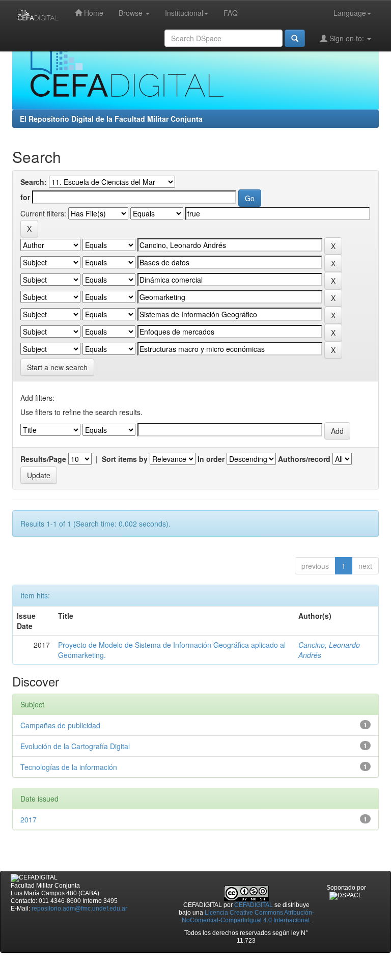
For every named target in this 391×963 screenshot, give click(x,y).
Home (92, 13)
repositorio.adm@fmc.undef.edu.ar (79, 908)
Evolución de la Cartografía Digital (75, 746)
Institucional (184, 13)
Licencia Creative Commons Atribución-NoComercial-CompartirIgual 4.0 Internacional (248, 916)
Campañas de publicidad (60, 725)
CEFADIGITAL (253, 905)
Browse (132, 13)
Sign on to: (346, 38)
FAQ (231, 13)
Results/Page (43, 459)
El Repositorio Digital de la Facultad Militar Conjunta (111, 119)
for (25, 197)
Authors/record (304, 459)
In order (211, 459)
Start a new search (57, 367)
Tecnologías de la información (68, 767)
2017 (28, 819)
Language (349, 13)
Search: (33, 182)
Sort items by (125, 459)
